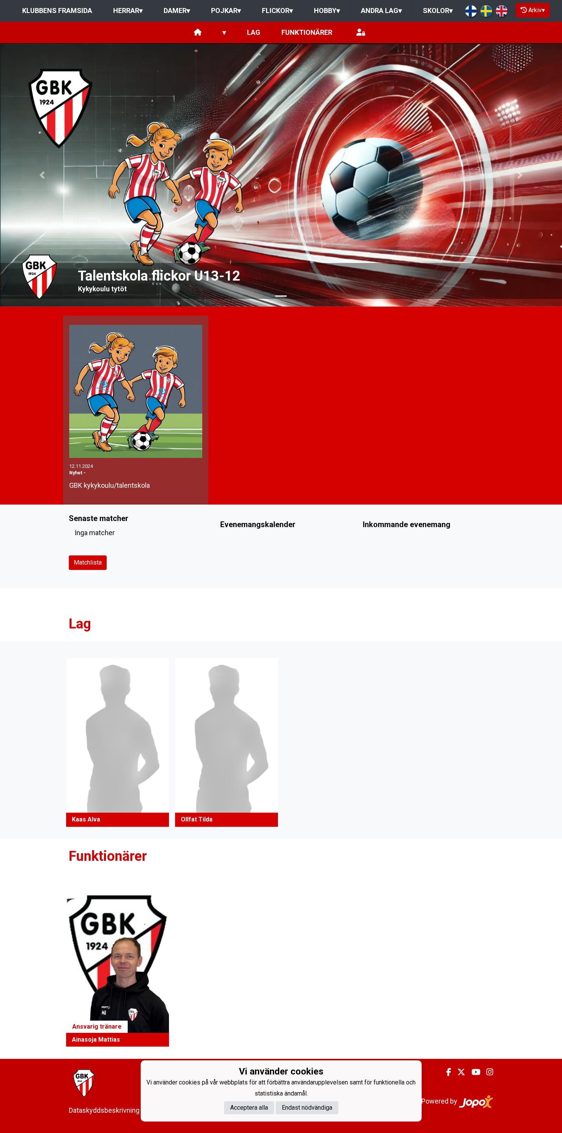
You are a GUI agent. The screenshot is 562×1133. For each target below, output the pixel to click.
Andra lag (381, 10)
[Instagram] (486, 1072)
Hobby (327, 10)
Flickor (277, 10)
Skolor (438, 10)
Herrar (128, 10)
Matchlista (88, 562)
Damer (177, 10)
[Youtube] (472, 1072)
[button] (42, 175)
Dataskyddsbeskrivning (104, 1110)
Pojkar (226, 10)
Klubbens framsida (57, 10)
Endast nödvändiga (307, 1107)
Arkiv (536, 10)
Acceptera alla (249, 1107)
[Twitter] (458, 1072)
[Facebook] (445, 1072)
